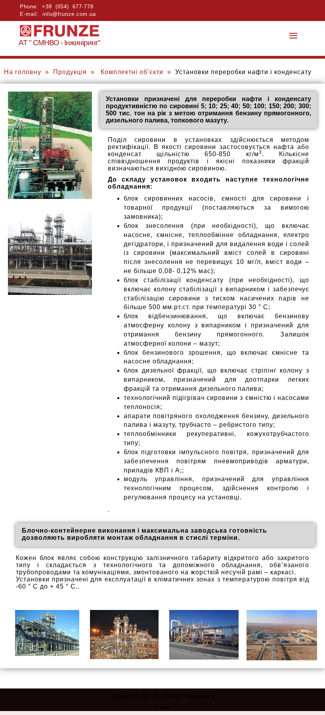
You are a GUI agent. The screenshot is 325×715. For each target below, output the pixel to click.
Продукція (70, 72)
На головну (22, 72)
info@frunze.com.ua (69, 14)
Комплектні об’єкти (132, 72)
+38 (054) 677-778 (68, 7)
